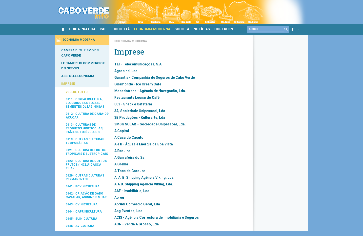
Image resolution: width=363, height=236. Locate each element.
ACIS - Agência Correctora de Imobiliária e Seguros (156, 217)
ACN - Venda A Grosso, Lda (136, 224)
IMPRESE (68, 83)
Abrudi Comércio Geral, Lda (137, 204)
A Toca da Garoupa (129, 171)
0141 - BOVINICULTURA (83, 186)
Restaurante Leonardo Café (137, 97)
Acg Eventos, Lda (128, 211)
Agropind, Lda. (126, 71)
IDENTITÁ (122, 29)
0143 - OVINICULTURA (82, 204)
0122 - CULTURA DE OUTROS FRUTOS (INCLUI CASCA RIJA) (86, 164)
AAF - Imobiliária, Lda (131, 191)
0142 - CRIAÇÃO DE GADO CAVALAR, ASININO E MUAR (86, 195)
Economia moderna (130, 41)
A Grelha (121, 164)
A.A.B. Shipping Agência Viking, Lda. (143, 184)
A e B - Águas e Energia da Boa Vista (143, 144)
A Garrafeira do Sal (129, 157)
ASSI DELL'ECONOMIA (77, 76)
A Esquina (122, 151)
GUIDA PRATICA (82, 29)
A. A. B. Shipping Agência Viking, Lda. (144, 177)
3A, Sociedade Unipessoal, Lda (139, 111)
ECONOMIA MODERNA (152, 29)
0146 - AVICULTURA (80, 226)
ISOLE (104, 29)
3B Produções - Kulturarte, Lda (139, 117)
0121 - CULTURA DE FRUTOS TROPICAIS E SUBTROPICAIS (87, 152)
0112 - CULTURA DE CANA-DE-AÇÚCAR (87, 115)
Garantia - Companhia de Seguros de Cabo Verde (154, 77)
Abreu (119, 197)
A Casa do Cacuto (128, 137)
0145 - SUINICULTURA (81, 218)
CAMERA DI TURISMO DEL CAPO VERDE (80, 52)
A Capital (121, 131)
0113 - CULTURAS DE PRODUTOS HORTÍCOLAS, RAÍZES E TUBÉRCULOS (84, 128)
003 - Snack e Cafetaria (133, 104)
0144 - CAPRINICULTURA (84, 211)
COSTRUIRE (224, 29)
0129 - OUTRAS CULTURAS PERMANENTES (85, 177)
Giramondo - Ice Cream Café (137, 84)
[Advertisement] (280, 64)
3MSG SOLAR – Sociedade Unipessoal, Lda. (150, 124)
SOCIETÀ (182, 29)
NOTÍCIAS (202, 29)
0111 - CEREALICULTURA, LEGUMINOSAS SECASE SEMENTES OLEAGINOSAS (85, 103)
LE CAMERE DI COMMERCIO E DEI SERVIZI (83, 65)
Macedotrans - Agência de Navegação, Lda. (150, 91)
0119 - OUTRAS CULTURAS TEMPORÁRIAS (85, 141)
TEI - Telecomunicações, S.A (137, 64)
